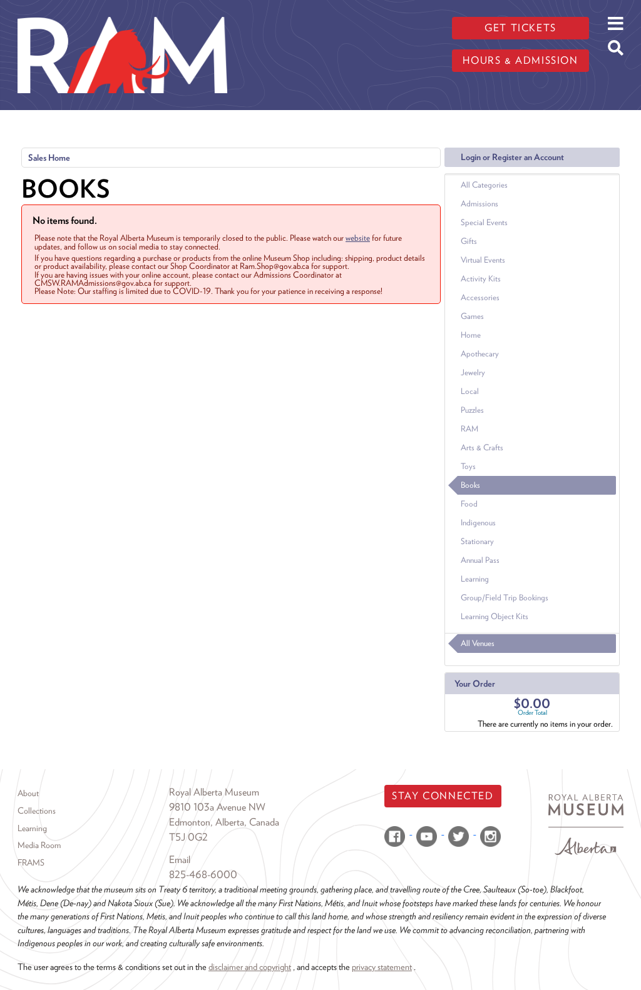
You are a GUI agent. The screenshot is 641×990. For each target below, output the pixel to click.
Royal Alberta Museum (214, 792)
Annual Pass (480, 560)
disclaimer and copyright (249, 966)
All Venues (478, 643)
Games (472, 316)
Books (470, 485)
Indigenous (478, 522)
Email (179, 860)
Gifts (469, 241)
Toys (468, 466)
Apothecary (480, 353)
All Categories (484, 184)
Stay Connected (442, 796)
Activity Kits (481, 278)
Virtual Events (483, 260)
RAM (469, 428)
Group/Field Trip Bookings (504, 597)
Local (470, 391)
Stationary (477, 541)
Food (469, 503)
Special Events (484, 222)
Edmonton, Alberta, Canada (224, 822)
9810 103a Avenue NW (217, 807)
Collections (37, 811)
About (28, 793)
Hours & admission (520, 60)
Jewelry (473, 372)
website (358, 238)
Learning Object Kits (494, 616)
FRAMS (31, 862)
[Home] (122, 9)
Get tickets (520, 28)
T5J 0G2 (188, 837)
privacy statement (382, 966)
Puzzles (472, 410)
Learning (475, 578)
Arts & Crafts (482, 447)
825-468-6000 (203, 875)
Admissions (479, 203)
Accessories (480, 297)
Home (471, 335)
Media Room (39, 845)
